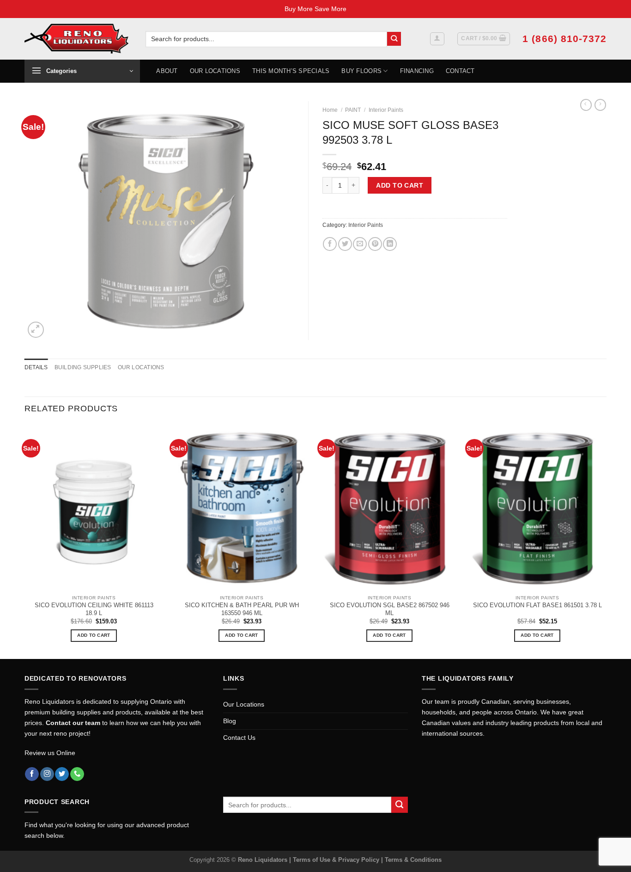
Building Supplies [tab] (83, 367)
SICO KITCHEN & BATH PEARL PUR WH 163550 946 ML (242, 609)
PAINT (353, 110)
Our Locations (215, 70)
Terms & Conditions (413, 859)
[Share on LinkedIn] (390, 244)
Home (330, 110)
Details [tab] (36, 367)
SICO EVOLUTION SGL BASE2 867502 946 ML (389, 609)
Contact (460, 70)
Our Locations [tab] (141, 367)
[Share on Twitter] (345, 244)
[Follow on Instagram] (47, 774)
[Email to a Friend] (360, 244)
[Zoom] (36, 330)
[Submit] (394, 39)
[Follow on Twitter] (62, 774)
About (166, 70)
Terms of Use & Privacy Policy (337, 859)
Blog (229, 721)
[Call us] (77, 774)
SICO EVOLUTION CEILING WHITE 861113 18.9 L (94, 609)
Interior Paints (386, 110)
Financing (417, 70)
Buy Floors (361, 70)
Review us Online (49, 752)
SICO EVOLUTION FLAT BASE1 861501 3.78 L (537, 605)
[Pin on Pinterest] (375, 244)
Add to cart (399, 185)
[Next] (606, 541)
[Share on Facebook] (330, 244)
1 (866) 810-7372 (564, 38)
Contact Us (239, 737)
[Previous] (25, 541)
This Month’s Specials (290, 70)
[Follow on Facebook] (32, 774)
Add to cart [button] (93, 635)
